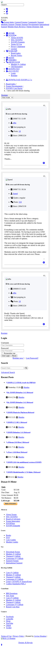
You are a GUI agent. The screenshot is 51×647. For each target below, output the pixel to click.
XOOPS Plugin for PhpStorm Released (20, 412)
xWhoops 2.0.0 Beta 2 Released (18, 442)
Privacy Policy (18, 636)
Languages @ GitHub (14, 558)
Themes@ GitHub (13, 556)
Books (8, 535)
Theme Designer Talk (34, 27)
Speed (15, 194)
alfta (14, 123)
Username (5, 343)
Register (14, 75)
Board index (11, 84)
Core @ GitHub (12, 573)
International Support (14, 563)
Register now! (18, 358)
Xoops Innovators (13, 521)
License (14, 49)
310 (20, 202)
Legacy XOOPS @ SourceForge (19, 581)
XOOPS (11, 35)
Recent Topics (16, 55)
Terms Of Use (16, 44)
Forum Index (8, 22)
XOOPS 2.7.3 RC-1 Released (17, 422)
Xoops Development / (15, 86)
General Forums (21, 22)
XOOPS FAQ (14, 69)
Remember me (9, 353)
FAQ (8, 537)
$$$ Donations (11, 593)
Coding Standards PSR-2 (16, 584)
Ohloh (8, 625)
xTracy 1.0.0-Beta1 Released (17, 452)
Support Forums (12, 561)
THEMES (12, 60)
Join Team (10, 596)
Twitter (9, 628)
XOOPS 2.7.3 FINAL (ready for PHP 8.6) (21, 382)
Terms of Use (6, 636)
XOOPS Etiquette (13, 526)
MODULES (13, 62)
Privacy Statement (18, 46)
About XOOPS (17, 38)
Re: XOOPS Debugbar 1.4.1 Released (20, 392)
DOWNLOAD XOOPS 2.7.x (20, 80)
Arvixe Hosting (40, 636)
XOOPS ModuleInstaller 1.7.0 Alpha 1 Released (23, 472)
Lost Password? (32, 358)
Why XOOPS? (17, 40)
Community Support (36, 22)
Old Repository (17, 67)
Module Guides (12, 542)
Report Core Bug (12, 607)
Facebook (10, 617)
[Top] (44, 163)
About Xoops (11, 514)
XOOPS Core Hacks (14, 88)
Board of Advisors (13, 519)
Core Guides (11, 540)
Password (5, 348)
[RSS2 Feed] (8, 638)
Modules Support (7, 24)
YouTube (9, 623)
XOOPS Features (18, 42)
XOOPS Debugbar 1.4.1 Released (18, 432)
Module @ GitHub (18, 64)
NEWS (11, 58)
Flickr (8, 621)
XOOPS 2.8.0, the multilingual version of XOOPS (24, 462)
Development (33, 24)
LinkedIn (9, 619)
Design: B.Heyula (25, 643)
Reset (14, 356)
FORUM (12, 51)
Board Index (16, 53)
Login (13, 73)
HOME (11, 33)
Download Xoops (13, 552)
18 (20, 131)
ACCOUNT (13, 71)
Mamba (26, 387)
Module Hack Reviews (17, 27)
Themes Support (21, 24)
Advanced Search (8, 372)
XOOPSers (10, 523)
